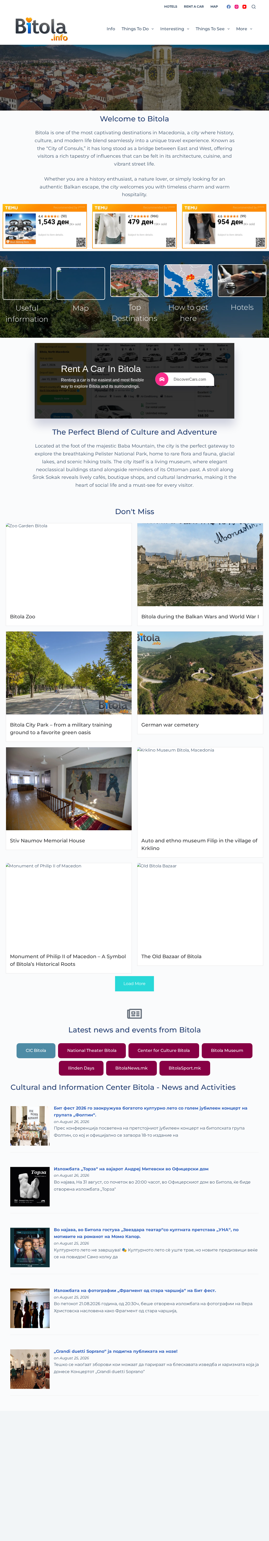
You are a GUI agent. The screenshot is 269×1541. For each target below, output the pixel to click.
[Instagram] (237, 7)
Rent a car (194, 6)
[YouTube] (244, 7)
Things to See (210, 28)
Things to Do (135, 28)
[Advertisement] (134, 1491)
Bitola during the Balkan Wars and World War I (200, 616)
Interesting (172, 28)
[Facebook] (229, 7)
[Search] (254, 7)
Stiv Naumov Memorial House (47, 840)
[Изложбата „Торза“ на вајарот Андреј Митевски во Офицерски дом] (30, 1186)
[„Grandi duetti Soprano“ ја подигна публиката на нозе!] (30, 1368)
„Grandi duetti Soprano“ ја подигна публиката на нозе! (116, 1351)
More (241, 28)
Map (214, 6)
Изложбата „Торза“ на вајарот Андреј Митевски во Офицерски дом (131, 1168)
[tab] (36, 1050)
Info (111, 28)
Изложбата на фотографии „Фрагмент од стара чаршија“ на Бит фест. (135, 1290)
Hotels (170, 6)
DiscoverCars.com (190, 379)
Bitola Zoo (22, 616)
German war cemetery (170, 725)
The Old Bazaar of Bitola (171, 956)
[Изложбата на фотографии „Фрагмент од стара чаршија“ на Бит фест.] (30, 1307)
